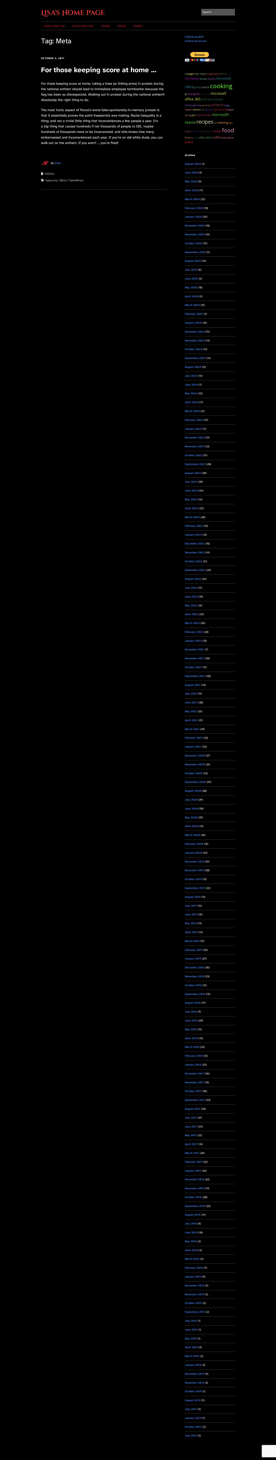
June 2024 (191, 384)
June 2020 (191, 808)
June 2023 (191, 490)
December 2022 (195, 543)
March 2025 (192, 305)
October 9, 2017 (52, 58)
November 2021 (194, 658)
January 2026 (193, 216)
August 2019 (192, 897)
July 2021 (191, 693)
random (217, 104)
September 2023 (195, 464)
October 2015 (193, 1303)
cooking (221, 86)
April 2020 (192, 826)
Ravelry (137, 26)
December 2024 (195, 331)
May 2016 (191, 1241)
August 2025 (193, 261)
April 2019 (191, 932)
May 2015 (191, 1338)
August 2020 (193, 791)
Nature (205, 87)
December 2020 (195, 755)
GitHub (105, 26)
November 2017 (194, 1082)
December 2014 (194, 1374)
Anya (195, 137)
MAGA (227, 105)
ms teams (192, 78)
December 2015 (194, 1285)
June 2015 (191, 1329)
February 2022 (194, 632)
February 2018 (194, 1055)
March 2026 (192, 199)
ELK (202, 109)
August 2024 (193, 367)
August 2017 (192, 1109)
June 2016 (191, 1232)
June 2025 (191, 278)
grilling (197, 87)
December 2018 (194, 967)
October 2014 (193, 1391)
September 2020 (195, 782)
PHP (229, 73)
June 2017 (191, 1126)
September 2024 (195, 358)
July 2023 (191, 481)
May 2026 (191, 181)
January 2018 (193, 1064)
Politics (49, 173)
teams (211, 78)
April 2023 (191, 508)
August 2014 (193, 1400)
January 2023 (193, 534)
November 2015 (194, 1294)
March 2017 (192, 1153)
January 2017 (193, 1170)
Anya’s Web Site (54, 26)
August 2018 (193, 1002)
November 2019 (194, 870)
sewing (223, 122)
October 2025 (193, 243)
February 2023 (194, 526)
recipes (204, 121)
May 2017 (191, 1135)
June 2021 (191, 702)
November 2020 (195, 764)
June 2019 (191, 914)
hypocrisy (51, 180)
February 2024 (194, 420)
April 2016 (191, 1250)
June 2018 (191, 1020)
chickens (205, 94)
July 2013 (191, 1435)
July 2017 (191, 1117)
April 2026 (191, 190)
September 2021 (195, 676)
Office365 (197, 109)
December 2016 (194, 1179)
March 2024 (192, 411)
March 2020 (192, 835)
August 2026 (193, 164)
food (228, 130)
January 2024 (193, 429)
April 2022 (191, 614)
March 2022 (192, 623)
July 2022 (191, 587)
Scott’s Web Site (83, 26)
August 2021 (193, 685)
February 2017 (193, 1162)
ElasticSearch (206, 131)
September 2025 (195, 252)
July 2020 (191, 799)
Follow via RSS (194, 37)
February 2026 (194, 208)
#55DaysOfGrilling (193, 105)
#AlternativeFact (203, 115)
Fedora (189, 137)
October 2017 (193, 1091)
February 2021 (194, 737)
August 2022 (193, 579)
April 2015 (191, 1347)
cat (215, 122)
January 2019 (193, 958)
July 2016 (191, 1223)
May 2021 (191, 711)
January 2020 (193, 852)
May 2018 (191, 1029)
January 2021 (193, 746)
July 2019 (191, 905)
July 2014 (191, 1409)
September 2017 (195, 1100)
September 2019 (195, 888)
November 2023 (195, 446)
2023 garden (194, 94)
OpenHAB (209, 109)
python (222, 73)
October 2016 (193, 1197)
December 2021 (194, 649)
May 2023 (191, 499)
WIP (197, 73)
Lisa (58, 163)
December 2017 (194, 1073)
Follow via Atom (195, 41)
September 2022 (195, 570)
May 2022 (191, 605)
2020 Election (227, 137)
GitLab (121, 26)
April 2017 (191, 1144)
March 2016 (192, 1259)
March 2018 (192, 1047)
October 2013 (193, 1427)
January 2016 (193, 1276)
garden (195, 131)
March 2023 (192, 517)
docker (203, 78)
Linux (217, 131)
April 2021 (191, 720)
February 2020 (194, 844)
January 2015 (193, 1365)
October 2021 (193, 667)
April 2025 (191, 296)
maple (202, 73)
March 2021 (192, 729)
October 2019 (193, 879)
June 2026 (191, 172)
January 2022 (193, 640)
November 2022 (195, 552)
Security (205, 105)
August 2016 (193, 1214)
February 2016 (194, 1267)
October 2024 (193, 349)
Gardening (220, 109)
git (186, 94)
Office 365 (205, 137)
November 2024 (195, 340)
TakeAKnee (76, 180)
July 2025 (191, 269)
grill (193, 115)
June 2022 (191, 596)
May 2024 (191, 393)
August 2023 (193, 473)
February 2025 (194, 314)
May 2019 (191, 923)
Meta (63, 180)
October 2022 (193, 561)
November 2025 (195, 234)
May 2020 (191, 817)
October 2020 (193, 773)
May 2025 (191, 287)
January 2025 (193, 322)
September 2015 (195, 1312)
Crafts (216, 137)
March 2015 (192, 1356)
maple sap (212, 73)
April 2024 (191, 402)
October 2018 (193, 985)
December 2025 (195, 225)
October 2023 (193, 455)
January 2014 (193, 1418)
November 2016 (194, 1188)
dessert (188, 109)
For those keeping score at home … (98, 69)
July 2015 (191, 1320)
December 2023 (195, 437)
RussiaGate (189, 73)
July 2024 (191, 376)
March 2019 (192, 941)
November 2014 (194, 1382)
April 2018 (191, 1038)
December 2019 (194, 861)
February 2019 (193, 950)
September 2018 (195, 994)
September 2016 (195, 1206)
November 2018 (194, 976)
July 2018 (191, 1011)
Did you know (212, 99)
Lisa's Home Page (73, 13)
